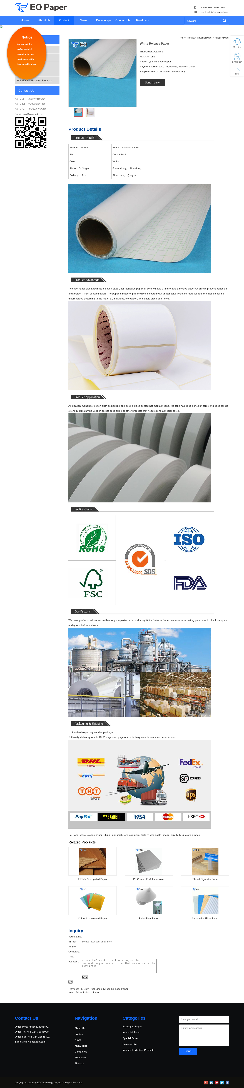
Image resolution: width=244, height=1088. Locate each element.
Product (64, 20)
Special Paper (130, 1038)
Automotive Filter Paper (205, 918)
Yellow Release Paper (87, 992)
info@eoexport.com (218, 12)
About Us (44, 20)
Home (25, 20)
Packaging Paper (132, 1026)
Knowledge (103, 20)
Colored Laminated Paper (92, 918)
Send (85, 977)
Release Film (130, 1044)
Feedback (142, 20)
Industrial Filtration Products (36, 80)
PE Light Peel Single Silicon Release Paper (104, 988)
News (83, 20)
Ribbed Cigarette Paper (205, 879)
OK (70, 982)
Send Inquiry (152, 82)
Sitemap (79, 1063)
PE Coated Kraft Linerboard (149, 879)
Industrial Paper (204, 38)
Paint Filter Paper (149, 918)
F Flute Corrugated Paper (92, 879)
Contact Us (122, 20)
